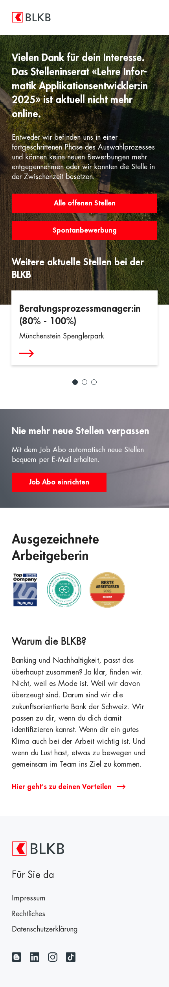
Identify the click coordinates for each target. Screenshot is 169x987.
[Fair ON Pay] (64, 590)
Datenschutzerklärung (45, 929)
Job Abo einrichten (59, 482)
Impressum (29, 898)
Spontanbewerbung (85, 230)
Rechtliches (28, 913)
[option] (84, 327)
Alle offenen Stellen (85, 203)
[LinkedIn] (34, 957)
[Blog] (16, 957)
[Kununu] (25, 590)
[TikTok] (70, 957)
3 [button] (94, 382)
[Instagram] (52, 957)
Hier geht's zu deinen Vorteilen (63, 786)
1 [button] (75, 382)
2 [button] (84, 382)
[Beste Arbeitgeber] (107, 590)
